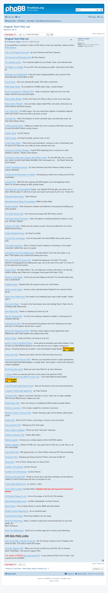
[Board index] (15, 8)
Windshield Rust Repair (14, 516)
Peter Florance (10, 48)
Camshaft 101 (10, 119)
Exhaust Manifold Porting (14, 233)
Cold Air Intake (10, 133)
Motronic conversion (12, 408)
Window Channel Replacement (16, 511)
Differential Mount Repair (14, 197)
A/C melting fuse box (13, 62)
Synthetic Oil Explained (14, 467)
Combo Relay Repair (13, 143)
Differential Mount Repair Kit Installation (20, 202)
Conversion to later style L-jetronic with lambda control (25, 158)
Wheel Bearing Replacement (16, 501)
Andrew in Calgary (84, 38)
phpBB (47, 578)
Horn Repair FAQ (11, 311)
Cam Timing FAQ (11, 111)
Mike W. (14, 30)
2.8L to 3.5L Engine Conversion (17, 52)
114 (83, 43)
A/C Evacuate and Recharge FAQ (18, 57)
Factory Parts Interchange (15, 238)
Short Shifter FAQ (12, 452)
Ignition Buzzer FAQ (12, 324)
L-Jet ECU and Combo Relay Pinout (18, 386)
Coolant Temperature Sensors (16, 167)
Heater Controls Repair (13, 289)
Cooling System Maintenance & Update (20, 175)
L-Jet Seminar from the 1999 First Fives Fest (22, 377)
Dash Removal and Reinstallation (17, 189)
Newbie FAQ (9, 420)
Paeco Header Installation (15, 430)
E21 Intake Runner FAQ (14, 214)
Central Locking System (14, 126)
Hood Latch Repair (12, 304)
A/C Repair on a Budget (14, 67)
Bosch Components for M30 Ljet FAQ (19, 92)
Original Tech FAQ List (17, 26)
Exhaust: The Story (12, 226)
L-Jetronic (9, 374)
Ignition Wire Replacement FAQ (17, 331)
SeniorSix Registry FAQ (14, 548)
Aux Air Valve (10, 82)
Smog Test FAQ (11, 457)
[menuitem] (17, 17)
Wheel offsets (10, 506)
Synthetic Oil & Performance (16, 472)
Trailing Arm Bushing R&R (15, 477)
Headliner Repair (11, 284)
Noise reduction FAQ (13, 425)
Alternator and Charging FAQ (16, 75)
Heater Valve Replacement (15, 297)
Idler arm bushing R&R (13, 316)
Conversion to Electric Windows (17, 150)
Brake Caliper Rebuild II (14, 104)
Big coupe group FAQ (31, 556)
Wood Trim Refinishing (13, 521)
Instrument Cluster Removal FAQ (17, 360)
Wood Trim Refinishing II (14, 531)
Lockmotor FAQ (11, 396)
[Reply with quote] (71, 39)
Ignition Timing (10, 338)
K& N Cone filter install (13, 369)
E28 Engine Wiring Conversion (16, 219)
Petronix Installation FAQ (14, 435)
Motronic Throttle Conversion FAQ (18, 413)
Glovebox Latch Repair (13, 277)
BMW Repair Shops (12, 87)
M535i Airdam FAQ (12, 403)
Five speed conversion (13, 246)
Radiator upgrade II (12, 445)
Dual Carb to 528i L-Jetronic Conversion (20, 541)
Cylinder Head (10, 182)
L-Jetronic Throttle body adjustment (18, 391)
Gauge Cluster (10, 270)
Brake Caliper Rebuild (13, 99)
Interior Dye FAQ (11, 355)
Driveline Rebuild (11, 206)
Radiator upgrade (11, 440)
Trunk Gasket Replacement (15, 484)
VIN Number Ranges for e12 (15, 496)
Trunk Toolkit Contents (13, 489)
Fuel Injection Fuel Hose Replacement (19, 253)
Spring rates (9, 462)
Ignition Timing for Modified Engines (18, 343)
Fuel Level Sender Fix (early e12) (17, 260)
